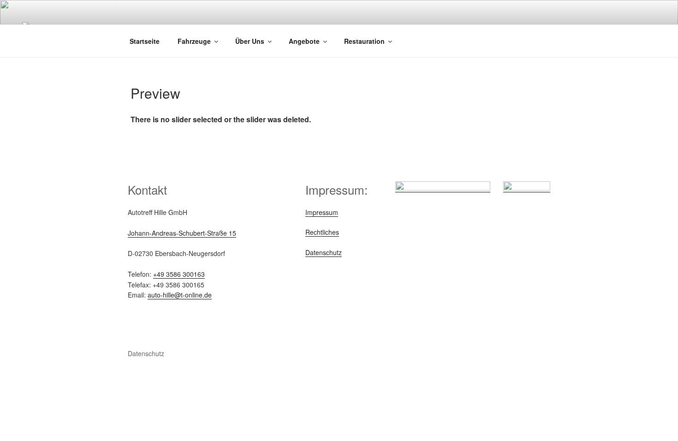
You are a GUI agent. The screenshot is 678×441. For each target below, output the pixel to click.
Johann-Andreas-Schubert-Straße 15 (182, 233)
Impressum (321, 212)
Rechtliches (322, 232)
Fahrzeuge (194, 41)
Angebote (304, 41)
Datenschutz (323, 252)
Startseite (145, 41)
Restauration (364, 41)
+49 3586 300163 (179, 274)
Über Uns (249, 41)
